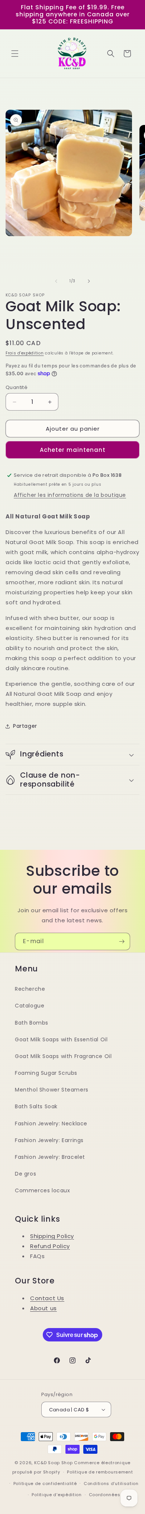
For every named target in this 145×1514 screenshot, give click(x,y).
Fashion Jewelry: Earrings (49, 1140)
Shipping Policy (52, 1236)
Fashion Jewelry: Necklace (51, 1123)
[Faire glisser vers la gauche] (56, 281)
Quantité (17, 387)
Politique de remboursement (100, 1472)
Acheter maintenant (73, 450)
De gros (25, 1173)
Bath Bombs (31, 1022)
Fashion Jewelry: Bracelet (50, 1157)
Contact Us (47, 1298)
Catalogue (29, 1005)
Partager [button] (25, 726)
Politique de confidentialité (45, 1483)
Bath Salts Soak (36, 1106)
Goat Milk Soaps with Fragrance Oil (63, 1056)
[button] (15, 53)
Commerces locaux (42, 1190)
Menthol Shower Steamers (51, 1089)
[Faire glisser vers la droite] (89, 281)
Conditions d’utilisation (111, 1483)
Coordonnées (104, 1495)
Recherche (30, 989)
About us (43, 1308)
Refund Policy (50, 1246)
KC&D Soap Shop (53, 1463)
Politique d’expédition (56, 1495)
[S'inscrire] (121, 941)
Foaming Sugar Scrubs (46, 1073)
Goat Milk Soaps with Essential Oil (61, 1039)
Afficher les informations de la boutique (70, 495)
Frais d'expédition (25, 353)
